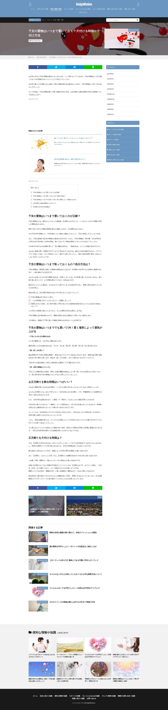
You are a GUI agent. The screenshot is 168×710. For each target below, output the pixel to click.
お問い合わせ (83, 12)
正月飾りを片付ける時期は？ (41, 207)
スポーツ (49, 20)
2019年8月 (110, 74)
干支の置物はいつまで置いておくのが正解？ (45, 192)
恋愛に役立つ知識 (129, 9)
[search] (137, 20)
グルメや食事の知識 (99, 9)
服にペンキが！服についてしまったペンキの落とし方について (73, 138)
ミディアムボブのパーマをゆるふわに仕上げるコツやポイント (42, 656)
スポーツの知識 (68, 9)
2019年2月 (110, 89)
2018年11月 (111, 94)
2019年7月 (110, 79)
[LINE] (93, 67)
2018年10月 (111, 99)
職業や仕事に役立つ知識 (114, 9)
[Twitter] (56, 67)
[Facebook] (38, 67)
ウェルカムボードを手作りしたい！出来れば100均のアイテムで (74, 588)
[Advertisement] (65, 113)
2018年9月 (110, 104)
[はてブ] (74, 67)
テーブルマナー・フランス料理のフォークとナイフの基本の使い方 (70, 656)
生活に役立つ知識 (42, 9)
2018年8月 (110, 109)
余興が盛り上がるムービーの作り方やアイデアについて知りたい (126, 656)
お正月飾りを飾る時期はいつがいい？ (43, 203)
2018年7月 (110, 114)
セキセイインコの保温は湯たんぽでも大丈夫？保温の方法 (72, 602)
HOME (32, 57)
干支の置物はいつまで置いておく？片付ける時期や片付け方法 (65, 57)
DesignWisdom (84, 4)
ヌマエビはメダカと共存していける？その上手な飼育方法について (75, 574)
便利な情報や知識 (55, 9)
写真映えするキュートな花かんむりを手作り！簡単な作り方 (98, 680)
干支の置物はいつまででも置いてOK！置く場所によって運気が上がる (53, 199)
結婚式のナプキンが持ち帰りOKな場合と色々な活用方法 (69, 680)
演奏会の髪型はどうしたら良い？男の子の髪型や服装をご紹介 (126, 680)
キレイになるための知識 (82, 9)
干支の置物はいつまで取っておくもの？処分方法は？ (48, 196)
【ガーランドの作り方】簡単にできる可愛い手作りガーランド (73, 560)
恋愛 (58, 20)
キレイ (44, 20)
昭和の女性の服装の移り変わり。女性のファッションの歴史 (73, 532)
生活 (54, 20)
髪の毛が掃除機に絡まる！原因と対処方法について (70, 159)
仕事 (62, 20)
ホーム (33, 9)
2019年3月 (110, 84)
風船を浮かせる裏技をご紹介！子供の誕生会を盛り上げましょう (42, 680)
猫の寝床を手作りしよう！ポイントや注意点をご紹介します (73, 546)
